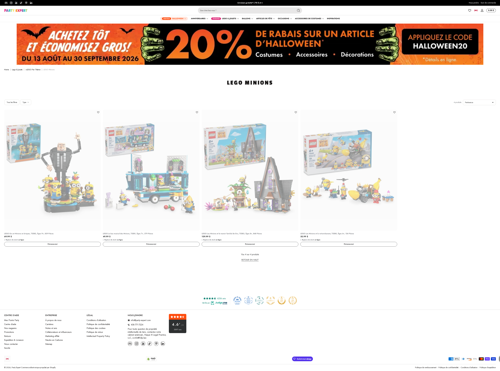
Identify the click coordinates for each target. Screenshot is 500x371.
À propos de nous (53, 320)
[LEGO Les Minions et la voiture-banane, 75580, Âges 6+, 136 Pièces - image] (348, 170)
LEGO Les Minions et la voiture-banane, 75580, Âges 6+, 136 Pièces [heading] (327, 233)
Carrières (49, 324)
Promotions (9, 332)
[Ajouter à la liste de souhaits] (98, 112)
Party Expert (16, 367)
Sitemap (48, 344)
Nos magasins (10, 328)
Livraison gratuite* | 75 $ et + (250, 3)
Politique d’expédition (488, 367)
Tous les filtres (12, 102)
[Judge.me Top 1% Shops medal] (281, 300)
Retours (7, 336)
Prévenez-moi (52, 244)
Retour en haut (250, 260)
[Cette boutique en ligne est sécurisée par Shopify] (151, 359)
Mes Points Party (11, 320)
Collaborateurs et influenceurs (58, 332)
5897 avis (177, 329)
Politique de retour (95, 332)
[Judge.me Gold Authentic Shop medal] (270, 300)
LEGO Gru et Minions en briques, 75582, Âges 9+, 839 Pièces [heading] (29, 233)
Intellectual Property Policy (98, 336)
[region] (250, 3)
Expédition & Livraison (14, 340)
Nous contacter (11, 344)
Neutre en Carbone (54, 340)
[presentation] (52, 233)
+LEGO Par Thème (33, 69)
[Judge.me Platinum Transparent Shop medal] (259, 300)
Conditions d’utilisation (469, 367)
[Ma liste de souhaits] (470, 10)
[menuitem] (23, 320)
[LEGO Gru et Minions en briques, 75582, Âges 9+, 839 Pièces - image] (52, 170)
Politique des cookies (96, 328)
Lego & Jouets (17, 69)
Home (6, 69)
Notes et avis (51, 328)
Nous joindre (474, 3)
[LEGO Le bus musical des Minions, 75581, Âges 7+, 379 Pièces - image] (151, 170)
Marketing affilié (52, 336)
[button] (476, 10)
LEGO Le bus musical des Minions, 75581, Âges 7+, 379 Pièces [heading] (128, 233)
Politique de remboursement (425, 367)
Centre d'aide (10, 324)
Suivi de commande (488, 3)
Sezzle (7, 348)
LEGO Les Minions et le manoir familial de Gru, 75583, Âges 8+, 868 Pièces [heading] (232, 233)
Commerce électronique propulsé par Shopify (38, 367)
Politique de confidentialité (98, 324)
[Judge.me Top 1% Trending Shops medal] (293, 300)
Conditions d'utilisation (96, 320)
